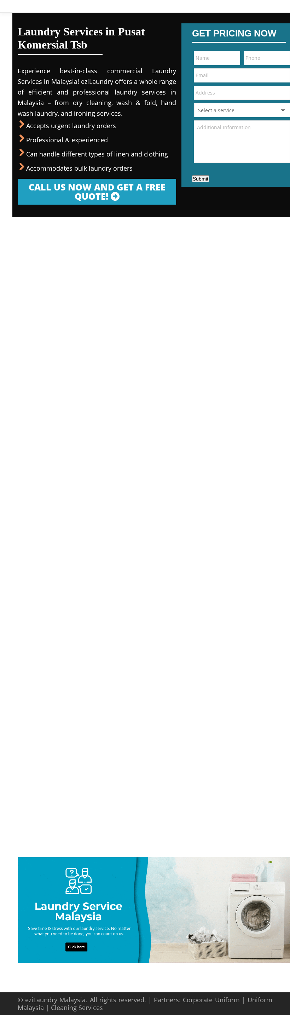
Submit (200, 179)
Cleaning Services (77, 1007)
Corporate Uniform (211, 1000)
